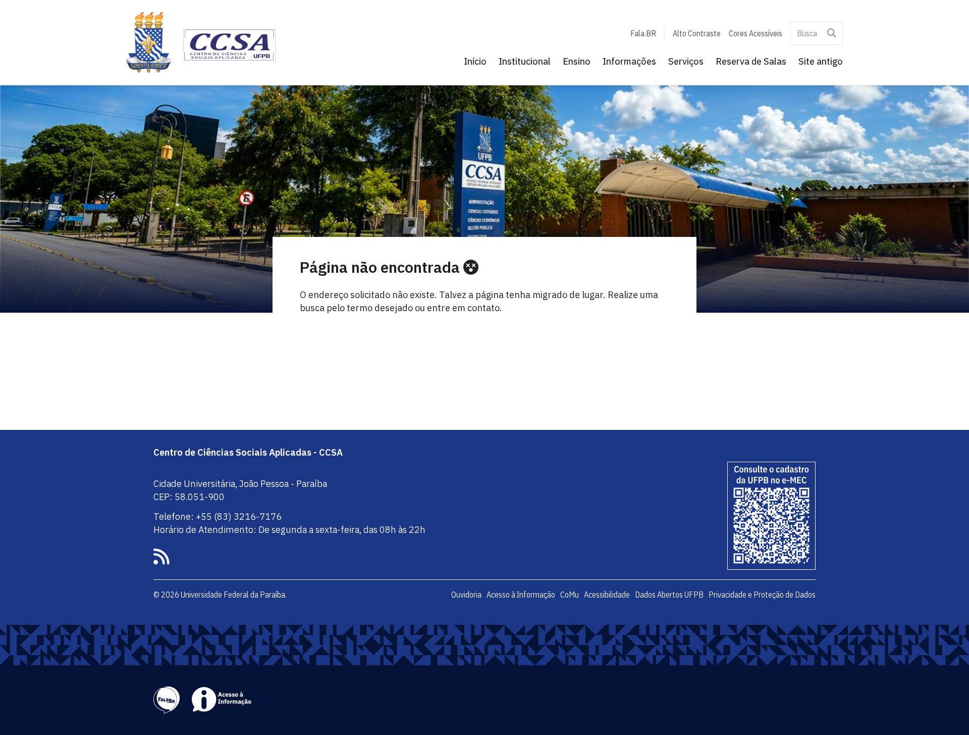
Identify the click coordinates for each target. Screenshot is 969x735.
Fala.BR (643, 33)
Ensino (576, 61)
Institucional (525, 61)
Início (475, 61)
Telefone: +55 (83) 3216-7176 (217, 516)
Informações (629, 61)
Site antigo (820, 61)
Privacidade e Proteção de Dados (762, 595)
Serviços (686, 61)
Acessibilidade (607, 595)
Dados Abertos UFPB (669, 595)
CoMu (569, 595)
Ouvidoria (466, 595)
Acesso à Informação (521, 595)
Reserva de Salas (751, 61)
